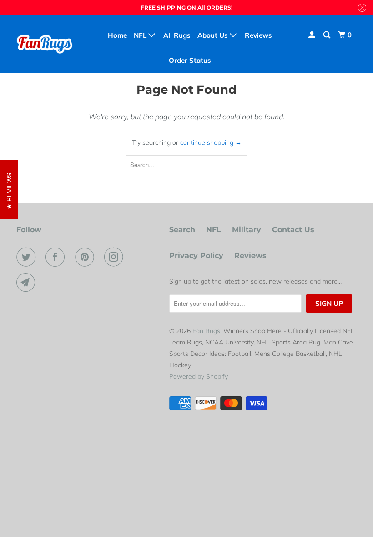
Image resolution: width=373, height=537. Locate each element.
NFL (213, 229)
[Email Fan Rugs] (27, 282)
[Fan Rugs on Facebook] (56, 257)
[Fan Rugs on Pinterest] (86, 257)
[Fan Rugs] (44, 44)
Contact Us (293, 229)
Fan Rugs (206, 331)
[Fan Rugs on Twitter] (27, 257)
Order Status (190, 60)
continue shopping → (211, 142)
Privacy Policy (196, 255)
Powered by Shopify (198, 376)
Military (246, 229)
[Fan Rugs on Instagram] (115, 257)
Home (117, 35)
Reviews (250, 255)
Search (182, 229)
